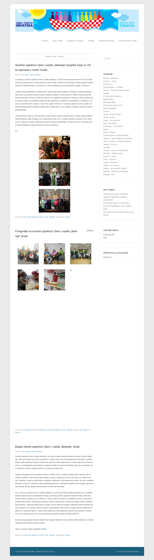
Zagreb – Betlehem (110, 162)
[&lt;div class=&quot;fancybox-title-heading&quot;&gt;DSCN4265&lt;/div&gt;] (28, 254)
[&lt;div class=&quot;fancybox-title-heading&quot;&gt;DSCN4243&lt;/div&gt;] (54, 254)
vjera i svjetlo (65, 217)
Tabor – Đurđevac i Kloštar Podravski (117, 141)
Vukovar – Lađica (109, 156)
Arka (105, 237)
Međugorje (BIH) (109, 102)
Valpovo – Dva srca (110, 144)
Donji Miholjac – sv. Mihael (113, 87)
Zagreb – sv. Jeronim (111, 165)
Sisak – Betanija (109, 132)
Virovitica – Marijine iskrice (113, 153)
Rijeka (105, 129)
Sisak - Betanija (50, 217)
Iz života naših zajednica (30, 217)
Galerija (41, 430)
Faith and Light (108, 234)
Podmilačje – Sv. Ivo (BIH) (113, 126)
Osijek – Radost (109, 117)
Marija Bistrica (108, 99)
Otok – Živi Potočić (110, 123)
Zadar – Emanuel (109, 159)
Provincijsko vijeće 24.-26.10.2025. (116, 203)
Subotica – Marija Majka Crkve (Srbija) (117, 138)
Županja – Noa (108, 174)
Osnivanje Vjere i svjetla (128, 41)
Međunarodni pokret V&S (112, 105)
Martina (38, 75)
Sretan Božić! (108, 200)
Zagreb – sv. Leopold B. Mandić (115, 168)
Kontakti (91, 41)
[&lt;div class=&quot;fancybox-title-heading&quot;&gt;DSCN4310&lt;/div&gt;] (54, 280)
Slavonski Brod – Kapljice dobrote (116, 135)
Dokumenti (107, 84)
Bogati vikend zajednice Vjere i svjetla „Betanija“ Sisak (47, 446)
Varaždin (106, 147)
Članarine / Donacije (106, 41)
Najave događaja (109, 108)
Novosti (41, 217)
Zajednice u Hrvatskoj (75, 41)
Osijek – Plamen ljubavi (112, 114)
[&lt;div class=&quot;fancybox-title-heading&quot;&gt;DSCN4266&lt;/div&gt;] (80, 254)
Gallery (90, 230)
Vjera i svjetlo (58, 41)
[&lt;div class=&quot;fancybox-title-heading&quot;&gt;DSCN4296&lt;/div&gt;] (28, 280)
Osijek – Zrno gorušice (111, 120)
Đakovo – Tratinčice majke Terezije (116, 90)
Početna (45, 41)
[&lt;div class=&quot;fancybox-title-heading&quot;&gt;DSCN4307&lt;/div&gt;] (80, 347)
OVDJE (43, 529)
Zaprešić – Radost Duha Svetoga (115, 171)
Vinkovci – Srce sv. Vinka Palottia (115, 150)
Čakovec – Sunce (109, 81)
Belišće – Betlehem (110, 78)
